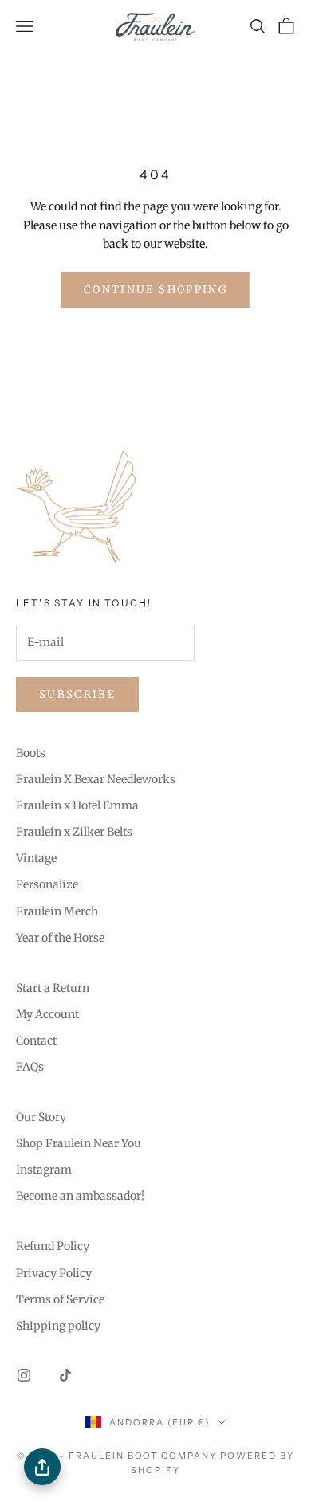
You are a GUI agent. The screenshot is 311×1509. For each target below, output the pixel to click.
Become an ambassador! (80, 1196)
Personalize (47, 884)
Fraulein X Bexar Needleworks (95, 779)
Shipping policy (58, 1326)
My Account (47, 1014)
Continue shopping (155, 289)
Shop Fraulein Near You (78, 1143)
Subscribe (77, 694)
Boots (30, 753)
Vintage (36, 858)
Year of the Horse (60, 938)
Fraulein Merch (57, 911)
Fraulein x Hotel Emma (77, 805)
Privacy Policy (54, 1273)
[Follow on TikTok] (65, 1375)
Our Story (41, 1117)
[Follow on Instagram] (24, 1375)
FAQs (30, 1067)
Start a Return (52, 988)
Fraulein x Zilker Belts (74, 832)
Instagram (44, 1169)
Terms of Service (60, 1299)
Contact (36, 1040)
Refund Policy (52, 1246)
